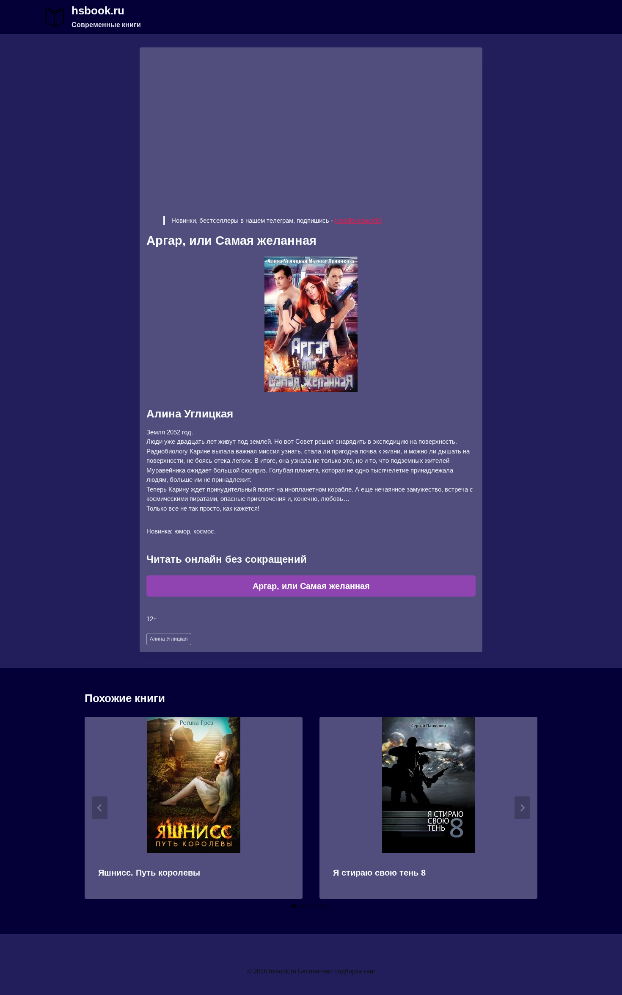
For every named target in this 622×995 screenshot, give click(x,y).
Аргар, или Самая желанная (311, 586)
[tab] (294, 906)
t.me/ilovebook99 (358, 220)
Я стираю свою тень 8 (379, 872)
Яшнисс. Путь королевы (149, 872)
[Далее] (522, 807)
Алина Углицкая (169, 639)
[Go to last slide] (99, 807)
